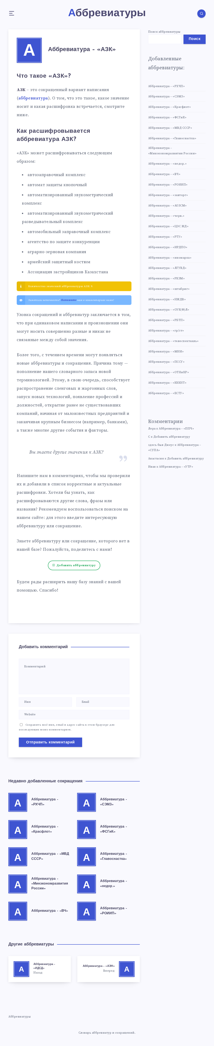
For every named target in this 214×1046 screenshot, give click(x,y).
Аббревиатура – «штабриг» (169, 289)
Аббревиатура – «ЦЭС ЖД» (168, 226)
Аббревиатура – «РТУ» (165, 237)
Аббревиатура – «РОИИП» (168, 185)
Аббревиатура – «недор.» (167, 164)
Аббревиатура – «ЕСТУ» (166, 393)
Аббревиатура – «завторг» (168, 195)
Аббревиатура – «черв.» (166, 216)
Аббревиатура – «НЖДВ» (167, 299)
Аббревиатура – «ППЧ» (176, 429)
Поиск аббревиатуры (164, 32)
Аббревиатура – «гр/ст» (166, 331)
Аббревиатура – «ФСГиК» (167, 117)
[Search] (201, 13)
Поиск (195, 39)
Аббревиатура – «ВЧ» (49, 911)
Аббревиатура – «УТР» (176, 467)
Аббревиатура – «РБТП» (166, 320)
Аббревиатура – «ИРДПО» (167, 247)
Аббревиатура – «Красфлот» (169, 107)
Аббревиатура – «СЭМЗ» (166, 96)
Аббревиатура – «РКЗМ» (166, 278)
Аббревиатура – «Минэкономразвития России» (49, 883)
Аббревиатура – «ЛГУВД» (167, 268)
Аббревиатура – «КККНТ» (167, 383)
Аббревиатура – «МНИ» (166, 351)
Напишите (68, 300)
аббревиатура (33, 98)
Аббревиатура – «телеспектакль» (173, 341)
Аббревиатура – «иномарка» (170, 258)
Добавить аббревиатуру (76, 565)
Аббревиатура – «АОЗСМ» (167, 206)
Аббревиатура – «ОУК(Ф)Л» (168, 310)
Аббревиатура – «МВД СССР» (170, 128)
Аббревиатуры (19, 1017)
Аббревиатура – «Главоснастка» (172, 138)
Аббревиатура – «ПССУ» (166, 362)
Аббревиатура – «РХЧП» (166, 86)
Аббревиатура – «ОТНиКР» (168, 372)
